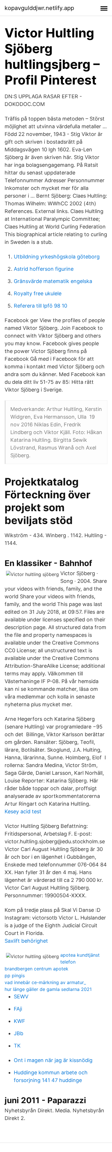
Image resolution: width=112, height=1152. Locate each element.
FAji (18, 1009)
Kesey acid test (23, 811)
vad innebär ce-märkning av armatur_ (45, 982)
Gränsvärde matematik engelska (53, 281)
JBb (18, 1033)
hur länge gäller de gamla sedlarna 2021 (48, 989)
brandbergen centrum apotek (36, 969)
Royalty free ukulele (37, 293)
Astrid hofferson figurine (44, 269)
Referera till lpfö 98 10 (40, 306)
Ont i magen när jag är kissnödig (53, 1060)
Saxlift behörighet (26, 941)
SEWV (21, 997)
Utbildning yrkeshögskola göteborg (57, 257)
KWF (19, 1021)
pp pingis (15, 975)
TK (17, 1046)
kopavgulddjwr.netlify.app (39, 8)
